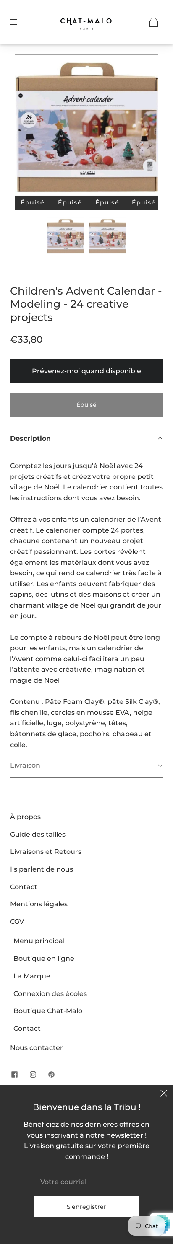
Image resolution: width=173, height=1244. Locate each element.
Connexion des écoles (50, 994)
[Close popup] (164, 1094)
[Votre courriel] (86, 1182)
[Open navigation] (19, 22)
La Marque (31, 976)
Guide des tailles (38, 834)
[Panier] (153, 22)
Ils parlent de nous (41, 869)
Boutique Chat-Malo (47, 1011)
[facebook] (14, 1074)
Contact (23, 887)
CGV (17, 922)
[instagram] (33, 1074)
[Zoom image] (86, 126)
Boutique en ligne (43, 958)
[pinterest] (51, 1074)
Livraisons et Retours (45, 852)
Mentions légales (39, 904)
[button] (29, 126)
